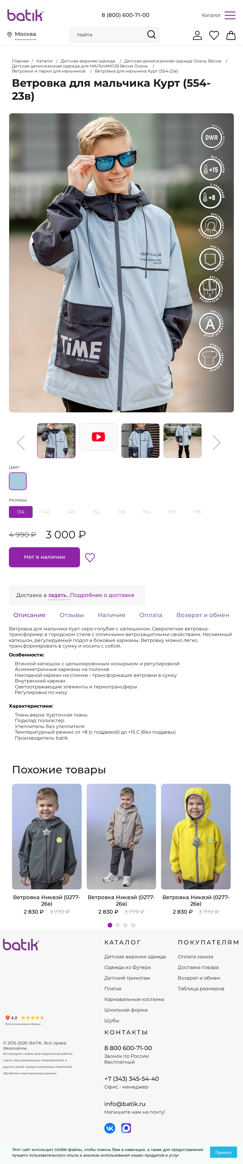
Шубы (111, 1020)
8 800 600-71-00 (128, 1048)
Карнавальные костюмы (134, 999)
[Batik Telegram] (126, 1128)
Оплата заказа (195, 956)
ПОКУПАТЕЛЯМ (209, 942)
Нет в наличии (44, 557)
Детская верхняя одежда (135, 956)
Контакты (126, 1032)
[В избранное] (90, 557)
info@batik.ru (125, 1103)
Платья (113, 988)
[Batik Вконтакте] (109, 1128)
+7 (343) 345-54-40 (131, 1078)
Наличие (112, 615)
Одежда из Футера (127, 967)
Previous (21, 442)
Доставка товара (198, 967)
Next (216, 442)
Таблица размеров (201, 988)
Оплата (150, 615)
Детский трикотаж (127, 978)
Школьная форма (126, 1010)
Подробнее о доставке (102, 595)
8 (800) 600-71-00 (125, 15)
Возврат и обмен (203, 615)
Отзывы (72, 615)
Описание (29, 615)
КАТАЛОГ (123, 942)
